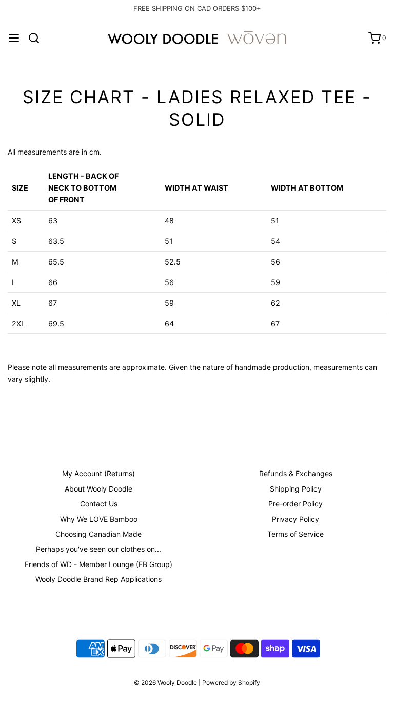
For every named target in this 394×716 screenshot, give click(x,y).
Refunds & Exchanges (295, 473)
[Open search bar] (38, 38)
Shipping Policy (296, 488)
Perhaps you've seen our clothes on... (98, 548)
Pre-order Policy (295, 503)
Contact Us (98, 503)
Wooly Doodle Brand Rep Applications (98, 579)
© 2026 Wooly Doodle (165, 682)
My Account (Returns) (98, 473)
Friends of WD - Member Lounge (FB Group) (98, 564)
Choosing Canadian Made (98, 534)
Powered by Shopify (231, 682)
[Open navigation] (14, 38)
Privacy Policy (295, 519)
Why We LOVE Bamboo (98, 519)
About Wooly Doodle (98, 488)
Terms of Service (295, 534)
